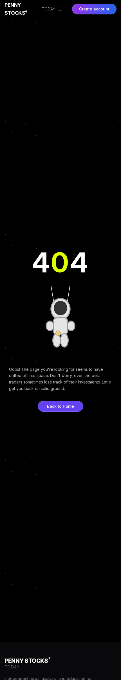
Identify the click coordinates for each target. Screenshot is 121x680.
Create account (94, 8)
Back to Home (60, 406)
